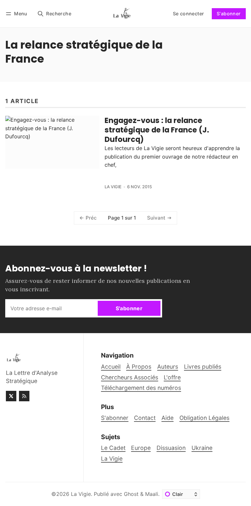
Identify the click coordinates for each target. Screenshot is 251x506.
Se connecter (188, 13)
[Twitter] (11, 396)
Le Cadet (113, 447)
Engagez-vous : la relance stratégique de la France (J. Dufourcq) (157, 130)
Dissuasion (171, 447)
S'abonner (229, 13)
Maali (151, 494)
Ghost (131, 494)
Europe (141, 447)
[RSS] (24, 396)
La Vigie (113, 186)
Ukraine (202, 447)
